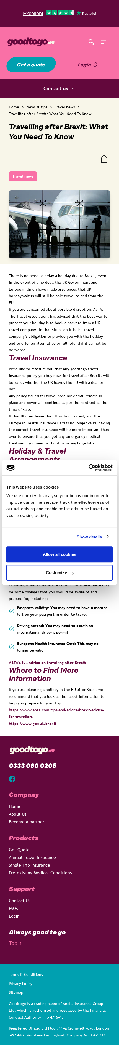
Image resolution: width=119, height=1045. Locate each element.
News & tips (37, 106)
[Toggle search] (91, 42)
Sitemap (16, 992)
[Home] (45, 42)
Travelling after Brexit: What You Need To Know (50, 113)
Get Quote (19, 849)
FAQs (13, 908)
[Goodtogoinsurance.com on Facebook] (12, 779)
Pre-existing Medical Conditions (40, 873)
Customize (56, 572)
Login (84, 64)
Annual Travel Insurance (32, 857)
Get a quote (31, 64)
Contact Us (19, 900)
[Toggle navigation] (103, 42)
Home (14, 106)
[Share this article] (104, 158)
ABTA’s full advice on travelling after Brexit (48, 662)
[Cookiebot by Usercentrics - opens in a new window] (88, 467)
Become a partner (26, 822)
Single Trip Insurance (29, 865)
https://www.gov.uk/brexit (32, 723)
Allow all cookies (59, 554)
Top (15, 943)
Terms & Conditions (26, 974)
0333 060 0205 (32, 765)
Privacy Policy (20, 983)
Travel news (65, 106)
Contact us (55, 88)
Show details (89, 537)
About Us (17, 814)
